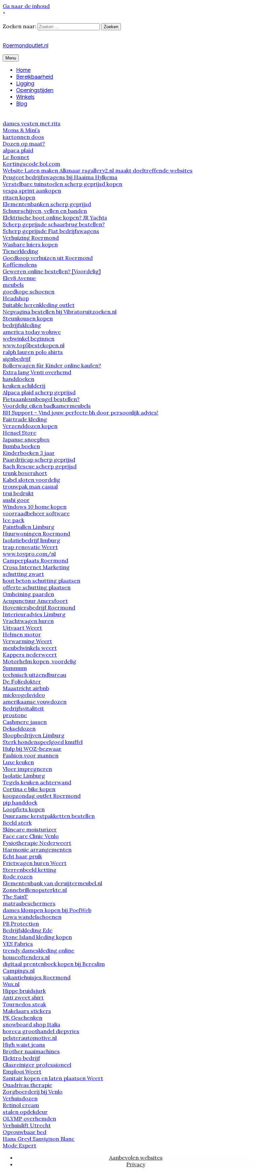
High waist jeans (24, 1044)
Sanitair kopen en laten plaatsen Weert (53, 1078)
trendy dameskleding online (38, 950)
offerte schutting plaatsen (37, 587)
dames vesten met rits (31, 123)
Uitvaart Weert (22, 627)
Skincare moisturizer (30, 829)
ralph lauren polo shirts (33, 352)
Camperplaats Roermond (35, 560)
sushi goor (16, 500)
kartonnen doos (23, 136)
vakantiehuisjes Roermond (37, 977)
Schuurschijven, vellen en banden (45, 210)
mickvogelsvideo (24, 695)
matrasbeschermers (29, 903)
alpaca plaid (18, 150)
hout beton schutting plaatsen (41, 580)
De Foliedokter (22, 681)
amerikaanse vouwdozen (35, 701)
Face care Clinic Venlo (31, 836)
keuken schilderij (24, 385)
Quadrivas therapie (27, 1085)
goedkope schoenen (28, 291)
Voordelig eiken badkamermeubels (47, 405)
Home (23, 70)
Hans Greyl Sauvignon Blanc (39, 1138)
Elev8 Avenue (19, 278)
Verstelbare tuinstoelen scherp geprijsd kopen (62, 184)
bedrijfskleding (22, 325)
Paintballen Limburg (28, 526)
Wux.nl (11, 984)
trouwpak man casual (30, 486)
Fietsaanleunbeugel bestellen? (41, 399)
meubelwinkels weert (30, 647)
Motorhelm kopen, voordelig (39, 661)
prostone (15, 715)
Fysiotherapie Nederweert (37, 842)
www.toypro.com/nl (29, 553)
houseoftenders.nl (26, 957)
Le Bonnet (16, 157)
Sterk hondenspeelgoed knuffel (43, 742)
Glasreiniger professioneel (37, 1064)
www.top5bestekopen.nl (33, 345)
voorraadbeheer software (36, 513)
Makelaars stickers (27, 1011)
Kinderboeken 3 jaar (29, 452)
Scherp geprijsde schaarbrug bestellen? (54, 224)
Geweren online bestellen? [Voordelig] (52, 271)
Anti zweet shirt (23, 997)
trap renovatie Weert (30, 547)
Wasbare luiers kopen (30, 244)
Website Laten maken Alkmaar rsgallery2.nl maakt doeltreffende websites (97, 170)
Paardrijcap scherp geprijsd (39, 459)
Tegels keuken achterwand (37, 782)
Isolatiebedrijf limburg (31, 540)
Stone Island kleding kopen (37, 937)
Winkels (25, 97)
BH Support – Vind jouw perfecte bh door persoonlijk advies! (80, 412)
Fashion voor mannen (30, 755)
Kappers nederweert (30, 654)
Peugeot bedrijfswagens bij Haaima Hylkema (60, 177)
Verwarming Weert (27, 641)
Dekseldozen (19, 728)
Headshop (16, 298)
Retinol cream (21, 1105)
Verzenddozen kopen (30, 426)
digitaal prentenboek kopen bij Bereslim (54, 964)
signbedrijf (17, 358)
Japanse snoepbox (26, 439)
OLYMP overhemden (29, 1118)
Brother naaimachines (31, 1051)
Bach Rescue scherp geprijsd (40, 466)
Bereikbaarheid (34, 77)
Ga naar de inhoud (26, 6)
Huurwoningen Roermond (36, 533)
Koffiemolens (20, 264)
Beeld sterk (17, 822)
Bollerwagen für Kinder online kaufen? (52, 365)
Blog (21, 104)
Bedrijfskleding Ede (27, 930)
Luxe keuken (18, 762)
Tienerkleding (20, 251)
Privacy (135, 1164)
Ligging (25, 83)
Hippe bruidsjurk (24, 990)
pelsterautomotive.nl (30, 1037)
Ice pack (13, 520)
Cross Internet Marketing (36, 567)
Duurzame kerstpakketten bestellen (49, 816)
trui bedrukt (18, 493)
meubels (13, 284)
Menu (10, 58)
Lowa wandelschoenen (32, 916)
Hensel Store (19, 432)
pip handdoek (20, 802)
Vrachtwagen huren (28, 621)
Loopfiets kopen (24, 809)
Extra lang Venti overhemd (37, 372)
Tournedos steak (24, 1004)
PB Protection (21, 923)
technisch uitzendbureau (34, 674)
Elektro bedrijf (21, 1058)
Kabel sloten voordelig (31, 479)
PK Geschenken (22, 1017)
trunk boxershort (25, 473)
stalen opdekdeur (25, 1111)
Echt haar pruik (22, 856)
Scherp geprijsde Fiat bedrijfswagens (51, 231)
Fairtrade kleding (25, 419)
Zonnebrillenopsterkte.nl (35, 890)
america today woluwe (32, 331)
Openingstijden (34, 90)
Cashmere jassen (25, 721)
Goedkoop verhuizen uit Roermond (48, 258)
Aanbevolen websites (136, 1157)
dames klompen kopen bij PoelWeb (47, 910)
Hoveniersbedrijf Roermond (39, 607)
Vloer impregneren (27, 769)
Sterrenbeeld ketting (29, 869)
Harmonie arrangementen (37, 849)
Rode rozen (18, 876)
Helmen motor (22, 634)
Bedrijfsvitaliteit (23, 708)
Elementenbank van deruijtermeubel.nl (52, 883)
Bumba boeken (21, 446)
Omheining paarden (28, 594)
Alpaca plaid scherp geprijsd (39, 392)
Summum (15, 668)
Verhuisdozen (20, 1098)
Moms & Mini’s (21, 130)
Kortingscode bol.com (31, 163)
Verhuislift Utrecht (27, 1125)
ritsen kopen (19, 197)
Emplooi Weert (22, 1071)
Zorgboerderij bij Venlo (32, 1091)
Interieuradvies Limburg (34, 614)
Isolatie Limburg (24, 775)
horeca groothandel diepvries (41, 1031)
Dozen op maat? (24, 143)
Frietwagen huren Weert (35, 863)
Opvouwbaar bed (24, 1132)
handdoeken (18, 379)
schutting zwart (23, 574)
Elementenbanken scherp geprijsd (47, 204)
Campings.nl (19, 970)
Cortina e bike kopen (29, 789)
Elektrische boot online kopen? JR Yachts (55, 217)
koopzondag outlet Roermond (42, 795)
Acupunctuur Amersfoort (35, 600)
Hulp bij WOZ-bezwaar (32, 748)
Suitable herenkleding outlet (39, 305)
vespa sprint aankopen (32, 190)
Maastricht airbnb (26, 688)
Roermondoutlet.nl (25, 45)
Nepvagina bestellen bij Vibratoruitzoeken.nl (60, 311)
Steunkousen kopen (28, 318)
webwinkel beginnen (28, 338)
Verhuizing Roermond (31, 237)
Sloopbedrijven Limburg (33, 735)
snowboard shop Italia (31, 1024)
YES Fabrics (18, 943)
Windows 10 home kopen (35, 506)
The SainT (15, 896)
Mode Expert (19, 1145)
